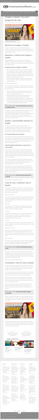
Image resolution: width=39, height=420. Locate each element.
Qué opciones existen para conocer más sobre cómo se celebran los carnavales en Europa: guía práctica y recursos (6, 400)
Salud (8, 15)
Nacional (11, 12)
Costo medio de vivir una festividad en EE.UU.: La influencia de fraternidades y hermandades (32, 400)
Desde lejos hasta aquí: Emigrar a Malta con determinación (19, 348)
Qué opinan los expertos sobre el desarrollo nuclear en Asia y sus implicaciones (15, 397)
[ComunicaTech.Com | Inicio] (19, 7)
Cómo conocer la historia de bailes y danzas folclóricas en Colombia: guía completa (6, 379)
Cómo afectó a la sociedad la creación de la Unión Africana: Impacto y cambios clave (32, 369)
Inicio (2, 1)
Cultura (3, 375)
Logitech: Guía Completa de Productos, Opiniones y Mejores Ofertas (23, 388)
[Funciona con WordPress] (6, 416)
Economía (15, 12)
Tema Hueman (14, 416)
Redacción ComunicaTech (10, 22)
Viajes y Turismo (13, 15)
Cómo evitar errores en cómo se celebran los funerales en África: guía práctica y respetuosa (6, 369)
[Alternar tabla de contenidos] (18, 41)
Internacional (13, 376)
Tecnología (32, 12)
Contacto (10, 1)
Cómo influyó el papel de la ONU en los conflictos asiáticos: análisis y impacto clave (14, 380)
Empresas (20, 12)
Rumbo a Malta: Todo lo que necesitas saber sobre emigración (28, 350)
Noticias (6, 1)
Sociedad (3, 15)
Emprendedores (26, 12)
